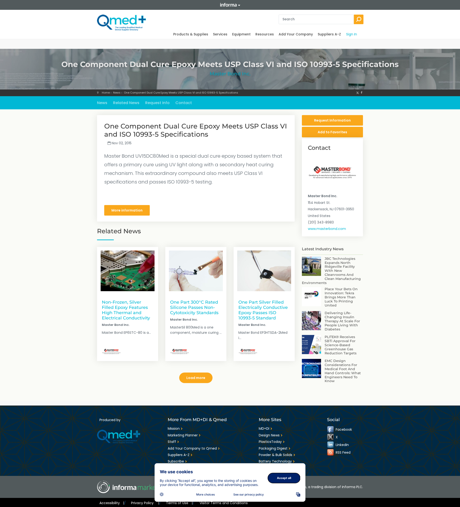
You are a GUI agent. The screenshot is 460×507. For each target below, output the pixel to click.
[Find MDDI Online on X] (331, 437)
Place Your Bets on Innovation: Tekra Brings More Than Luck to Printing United (341, 297)
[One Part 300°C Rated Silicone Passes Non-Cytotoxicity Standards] (195, 271)
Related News (126, 103)
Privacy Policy (145, 503)
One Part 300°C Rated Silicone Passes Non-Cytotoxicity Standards (194, 307)
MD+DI (264, 428)
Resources (264, 34)
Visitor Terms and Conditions (224, 503)
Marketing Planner (183, 435)
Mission (174, 428)
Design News (269, 435)
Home (106, 93)
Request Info (157, 103)
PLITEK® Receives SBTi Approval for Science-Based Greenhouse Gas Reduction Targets (340, 345)
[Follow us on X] (357, 93)
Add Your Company (296, 34)
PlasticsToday (270, 441)
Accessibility (111, 503)
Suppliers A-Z (329, 34)
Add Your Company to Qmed (192, 448)
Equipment (241, 34)
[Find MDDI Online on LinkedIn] (331, 444)
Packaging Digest (273, 448)
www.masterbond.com (327, 228)
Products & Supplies (190, 34)
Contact (183, 103)
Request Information (332, 120)
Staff (172, 441)
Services (220, 34)
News (117, 93)
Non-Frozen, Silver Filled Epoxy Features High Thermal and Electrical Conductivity (126, 310)
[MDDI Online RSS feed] (331, 452)
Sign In (351, 34)
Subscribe (176, 461)
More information (127, 210)
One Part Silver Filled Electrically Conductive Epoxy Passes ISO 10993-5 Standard (263, 310)
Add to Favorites (332, 132)
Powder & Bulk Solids (275, 454)
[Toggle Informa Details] (230, 4)
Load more (195, 377)
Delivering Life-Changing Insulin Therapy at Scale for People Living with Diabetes (342, 321)
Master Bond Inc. (230, 74)
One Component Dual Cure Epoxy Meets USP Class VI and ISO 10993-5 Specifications (181, 93)
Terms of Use (179, 503)
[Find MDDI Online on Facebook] (331, 429)
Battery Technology (275, 461)
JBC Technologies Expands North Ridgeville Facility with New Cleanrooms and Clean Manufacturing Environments (331, 270)
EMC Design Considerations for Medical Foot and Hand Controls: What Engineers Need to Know (343, 371)
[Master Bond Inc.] (111, 351)
